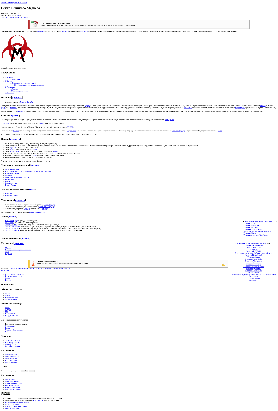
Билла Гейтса (15, 151)
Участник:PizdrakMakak (253, 255)
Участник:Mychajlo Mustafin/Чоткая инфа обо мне (253, 253)
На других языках (11, 315)
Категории (5, 270)
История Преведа (26, 102)
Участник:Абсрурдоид (253, 261)
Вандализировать (11, 297)
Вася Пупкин (10, 179)
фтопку (55, 151)
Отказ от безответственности (16, 406)
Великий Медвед (11, 221)
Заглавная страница (12, 340)
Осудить (8, 295)
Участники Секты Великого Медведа (258, 221)
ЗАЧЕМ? (70, 127)
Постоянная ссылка (12, 387)
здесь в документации (37, 212)
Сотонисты (5, 123)
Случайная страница (13, 346)
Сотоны (41, 123)
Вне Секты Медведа (46, 207)
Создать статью (11, 358)
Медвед (45, 209)
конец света (169, 120)
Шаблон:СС (9, 194)
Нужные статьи (11, 360)
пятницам (13, 108)
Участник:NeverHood (13, 227)
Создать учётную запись (14, 330)
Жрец (7, 252)
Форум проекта (11, 362)
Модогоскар (71, 131)
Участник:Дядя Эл (12, 228)
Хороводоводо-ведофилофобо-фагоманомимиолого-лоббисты (253, 274)
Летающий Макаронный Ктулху (17, 177)
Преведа (27, 209)
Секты (7, 278)
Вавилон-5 (188, 108)
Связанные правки (12, 381)
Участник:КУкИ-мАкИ (253, 271)
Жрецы (87, 106)
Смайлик (8, 175)
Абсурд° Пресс (10, 344)
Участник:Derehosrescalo (253, 245)
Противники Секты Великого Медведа (251, 243)
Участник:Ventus (253, 257)
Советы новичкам (12, 356)
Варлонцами (240, 108)
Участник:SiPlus (249, 223)
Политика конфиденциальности (17, 402)
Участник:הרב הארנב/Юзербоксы (255, 235)
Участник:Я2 (253, 280)
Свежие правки (11, 354)
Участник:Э (253, 276)
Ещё (6, 312)
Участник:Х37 (253, 273)
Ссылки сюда (10, 379)
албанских (41, 31)
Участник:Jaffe (253, 249)
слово (220, 131)
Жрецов (16, 131)
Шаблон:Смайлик (11, 195)
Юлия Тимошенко (12, 173)
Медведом (84, 31)
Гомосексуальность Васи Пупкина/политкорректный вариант (28, 171)
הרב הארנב (9, 223)
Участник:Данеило (250, 227)
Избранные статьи (12, 342)
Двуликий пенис (11, 183)
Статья (7, 293)
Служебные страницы (13, 383)
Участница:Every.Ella (253, 247)
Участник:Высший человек (253, 267)
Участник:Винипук (253, 265)
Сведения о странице (13, 389)
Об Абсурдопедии (12, 404)
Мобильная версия (12, 408)
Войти (7, 332)
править (17, 97)
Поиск (4, 366)
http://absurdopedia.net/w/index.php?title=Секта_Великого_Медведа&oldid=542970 (40, 268)
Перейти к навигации (9, 17)
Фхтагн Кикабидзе (12, 169)
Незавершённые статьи (13, 276)
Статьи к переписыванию (14, 274)
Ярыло (7, 181)
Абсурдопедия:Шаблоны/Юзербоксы (257, 231)
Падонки (8, 254)
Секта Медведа (49, 205)
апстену (263, 106)
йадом (3, 108)
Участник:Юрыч (249, 233)
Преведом (65, 31)
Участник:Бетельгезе (253, 263)
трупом (34, 149)
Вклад (7, 328)
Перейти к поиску (24, 17)
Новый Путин (10, 185)
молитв (20, 111)
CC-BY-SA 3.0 (37, 400)
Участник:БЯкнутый (251, 225)
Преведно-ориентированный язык (18, 250)
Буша (12, 149)
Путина (13, 148)
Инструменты (10, 314)
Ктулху (34, 155)
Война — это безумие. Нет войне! (14, 3)
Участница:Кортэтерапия (252, 229)
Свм (17, 15)
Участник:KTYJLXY (253, 251)
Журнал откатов (11, 299)
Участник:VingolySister (253, 259)
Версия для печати (12, 385)
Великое (8, 280)
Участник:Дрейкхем (253, 269)
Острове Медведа (178, 131)
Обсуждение (10, 326)
